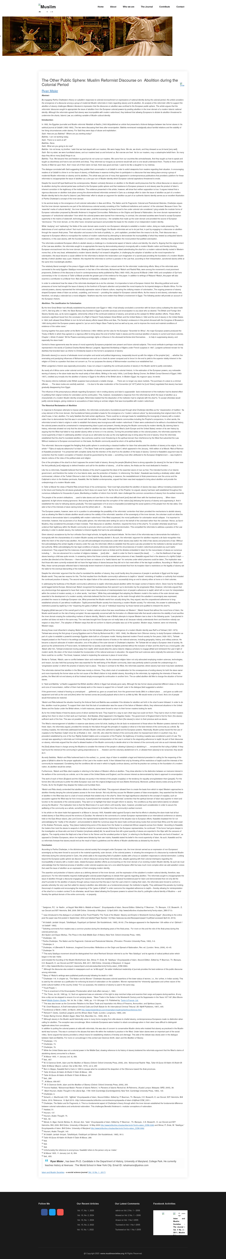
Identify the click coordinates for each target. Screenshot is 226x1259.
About (113, 6)
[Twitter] (52, 1212)
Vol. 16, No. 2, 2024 (85, 1215)
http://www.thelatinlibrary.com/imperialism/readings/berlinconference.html (111, 1009)
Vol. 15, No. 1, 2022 (85, 1229)
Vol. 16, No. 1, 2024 (85, 1220)
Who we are (128, 6)
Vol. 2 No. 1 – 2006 (132, 1210)
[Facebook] (44, 1212)
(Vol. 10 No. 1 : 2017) (97, 1172)
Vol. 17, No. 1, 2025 (85, 1210)
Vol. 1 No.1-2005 (131, 1220)
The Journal (147, 6)
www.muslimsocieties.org (112, 1253)
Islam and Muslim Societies (53, 1172)
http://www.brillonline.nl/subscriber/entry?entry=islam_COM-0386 (127, 1125)
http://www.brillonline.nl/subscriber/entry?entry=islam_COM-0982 (117, 1128)
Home (101, 6)
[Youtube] (60, 1212)
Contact (180, 6)
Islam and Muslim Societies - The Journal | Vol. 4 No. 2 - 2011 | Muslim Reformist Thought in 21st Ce (179, 1229)
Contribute (164, 6)
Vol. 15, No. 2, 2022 (85, 1224)
